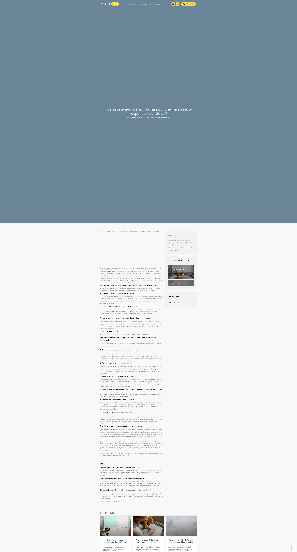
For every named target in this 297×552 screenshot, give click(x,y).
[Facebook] (173, 4)
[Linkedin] (174, 302)
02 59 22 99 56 (174, 250)
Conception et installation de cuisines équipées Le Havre (147, 541)
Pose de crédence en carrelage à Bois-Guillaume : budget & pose (115, 541)
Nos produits (133, 4)
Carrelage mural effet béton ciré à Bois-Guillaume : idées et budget (181, 541)
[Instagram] (178, 4)
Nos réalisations (146, 4)
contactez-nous (117, 455)
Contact (157, 4)
